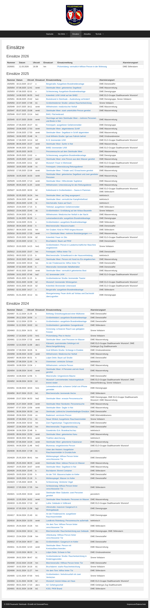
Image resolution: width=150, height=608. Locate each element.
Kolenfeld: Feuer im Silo (56, 237)
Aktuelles (87, 34)
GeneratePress (42, 604)
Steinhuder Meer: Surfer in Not (59, 144)
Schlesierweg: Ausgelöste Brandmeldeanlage (65, 91)
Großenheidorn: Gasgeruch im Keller (62, 542)
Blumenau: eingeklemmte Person (60, 446)
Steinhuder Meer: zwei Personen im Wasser (65, 339)
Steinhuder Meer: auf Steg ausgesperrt (63, 195)
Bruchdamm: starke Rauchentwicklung (63, 567)
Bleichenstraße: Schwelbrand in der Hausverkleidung (69, 255)
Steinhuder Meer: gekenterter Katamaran (64, 442)
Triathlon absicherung (55, 438)
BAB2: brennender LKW (56, 148)
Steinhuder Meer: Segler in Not (59, 408)
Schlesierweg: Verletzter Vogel (59, 482)
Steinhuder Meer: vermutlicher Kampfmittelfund (66, 199)
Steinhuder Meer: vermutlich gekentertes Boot (66, 271)
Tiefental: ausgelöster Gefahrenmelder (63, 207)
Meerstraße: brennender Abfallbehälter (63, 267)
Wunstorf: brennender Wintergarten (61, 282)
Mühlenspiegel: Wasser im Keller (60, 478)
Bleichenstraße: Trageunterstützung (61, 427)
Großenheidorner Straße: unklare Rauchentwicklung (69, 103)
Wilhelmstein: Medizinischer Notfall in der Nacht (67, 214)
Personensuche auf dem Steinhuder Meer (64, 151)
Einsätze (75, 34)
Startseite (49, 34)
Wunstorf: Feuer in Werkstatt (59, 163)
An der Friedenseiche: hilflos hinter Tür (63, 263)
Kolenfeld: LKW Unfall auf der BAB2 (61, 95)
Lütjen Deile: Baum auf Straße (59, 358)
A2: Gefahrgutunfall (54, 585)
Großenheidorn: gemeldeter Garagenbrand (64, 325)
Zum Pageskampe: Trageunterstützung (63, 423)
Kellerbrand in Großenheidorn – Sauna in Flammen (68, 190)
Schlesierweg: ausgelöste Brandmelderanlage (66, 155)
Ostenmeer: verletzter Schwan (59, 361)
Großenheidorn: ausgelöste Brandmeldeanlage (66, 222)
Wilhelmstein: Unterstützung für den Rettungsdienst (68, 185)
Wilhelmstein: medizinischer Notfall (61, 107)
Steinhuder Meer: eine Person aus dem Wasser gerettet (70, 159)
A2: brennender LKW (55, 274)
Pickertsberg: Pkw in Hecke (58, 336)
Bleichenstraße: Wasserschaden (60, 226)
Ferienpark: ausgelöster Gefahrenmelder (64, 125)
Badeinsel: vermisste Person (58, 415)
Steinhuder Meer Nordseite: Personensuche (65, 404)
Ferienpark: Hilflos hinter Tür (58, 252)
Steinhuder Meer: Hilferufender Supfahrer (64, 181)
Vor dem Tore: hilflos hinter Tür (59, 570)
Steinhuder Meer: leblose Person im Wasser (65, 463)
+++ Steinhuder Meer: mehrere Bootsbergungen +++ (69, 233)
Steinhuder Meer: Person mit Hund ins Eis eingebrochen (70, 259)
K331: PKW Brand (54, 589)
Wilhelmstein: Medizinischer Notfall (61, 354)
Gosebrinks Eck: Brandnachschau (61, 430)
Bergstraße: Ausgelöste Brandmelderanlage (65, 84)
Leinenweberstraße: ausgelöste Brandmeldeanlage (68, 218)
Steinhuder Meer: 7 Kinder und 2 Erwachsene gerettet (69, 170)
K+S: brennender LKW (56, 140)
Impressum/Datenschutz (136, 604)
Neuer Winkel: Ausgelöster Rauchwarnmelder (66, 419)
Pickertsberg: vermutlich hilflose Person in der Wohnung (82, 66)
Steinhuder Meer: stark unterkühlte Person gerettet (68, 110)
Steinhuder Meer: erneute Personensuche (64, 398)
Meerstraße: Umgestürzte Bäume (60, 376)
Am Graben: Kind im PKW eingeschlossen (64, 230)
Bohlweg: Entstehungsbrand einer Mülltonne (65, 314)
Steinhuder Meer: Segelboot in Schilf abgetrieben (67, 132)
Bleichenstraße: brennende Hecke (61, 393)
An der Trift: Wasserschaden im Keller (62, 474)
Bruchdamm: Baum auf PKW (58, 241)
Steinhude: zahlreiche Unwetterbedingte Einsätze (67, 411)
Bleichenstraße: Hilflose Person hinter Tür (64, 563)
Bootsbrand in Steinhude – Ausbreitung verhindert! (68, 99)
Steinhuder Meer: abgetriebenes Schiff (63, 129)
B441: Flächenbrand (55, 114)
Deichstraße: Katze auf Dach (58, 203)
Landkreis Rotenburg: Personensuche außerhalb (67, 520)
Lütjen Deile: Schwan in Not (58, 552)
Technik (98, 34)
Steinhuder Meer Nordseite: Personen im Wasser (67, 499)
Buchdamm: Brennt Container (59, 471)
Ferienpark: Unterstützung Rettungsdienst (64, 167)
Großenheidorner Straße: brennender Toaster (65, 278)
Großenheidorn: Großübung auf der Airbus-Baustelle (69, 211)
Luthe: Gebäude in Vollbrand (58, 503)
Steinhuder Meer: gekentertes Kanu (61, 434)
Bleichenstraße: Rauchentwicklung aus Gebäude (67, 531)
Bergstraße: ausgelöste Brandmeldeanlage (64, 290)
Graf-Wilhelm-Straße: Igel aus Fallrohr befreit (66, 136)
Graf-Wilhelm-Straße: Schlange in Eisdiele (64, 350)
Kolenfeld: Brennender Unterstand (61, 286)
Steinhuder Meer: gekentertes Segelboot (63, 88)
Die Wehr (61, 34)
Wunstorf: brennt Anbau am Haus (60, 581)
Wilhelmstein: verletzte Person (59, 365)
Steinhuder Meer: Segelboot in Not (61, 467)
